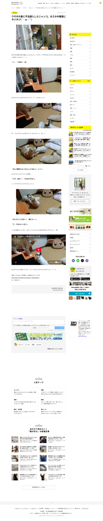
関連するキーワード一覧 (55, 349)
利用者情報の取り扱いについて (65, 508)
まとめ (71, 68)
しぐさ (71, 111)
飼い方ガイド (83, 3)
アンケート (72, 75)
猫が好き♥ (72, 41)
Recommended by (81, 165)
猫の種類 (72, 72)
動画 (33, 344)
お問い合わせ (85, 508)
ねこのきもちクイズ (75, 241)
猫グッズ (72, 104)
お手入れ (72, 84)
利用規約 (47, 508)
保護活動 (72, 121)
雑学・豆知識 (73, 101)
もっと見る (80, 170)
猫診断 (71, 247)
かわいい (72, 91)
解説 (71, 65)
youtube (38, 344)
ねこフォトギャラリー (75, 244)
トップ (13, 8)
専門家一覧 (77, 508)
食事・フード (73, 108)
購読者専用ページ (74, 251)
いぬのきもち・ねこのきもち (21, 508)
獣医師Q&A (77, 3)
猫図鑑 (72, 3)
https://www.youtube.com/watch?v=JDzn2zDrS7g (25, 278)
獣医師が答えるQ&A (74, 234)
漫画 (71, 51)
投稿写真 (68, 3)
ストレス (72, 94)
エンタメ (63, 3)
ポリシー (54, 508)
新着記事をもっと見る (38, 487)
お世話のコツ (57, 3)
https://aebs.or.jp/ (82, 336)
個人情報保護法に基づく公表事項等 (54, 511)
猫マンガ (48, 3)
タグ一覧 (89, 3)
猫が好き (18, 8)
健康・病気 (72, 115)
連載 (44, 3)
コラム (71, 55)
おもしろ (31, 8)
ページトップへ (51, 503)
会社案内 (42, 511)
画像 (71, 61)
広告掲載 (41, 508)
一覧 (88, 81)
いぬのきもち (33, 508)
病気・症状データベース (76, 44)
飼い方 (71, 88)
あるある (72, 98)
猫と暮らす (72, 38)
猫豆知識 (40, 3)
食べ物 (52, 3)
